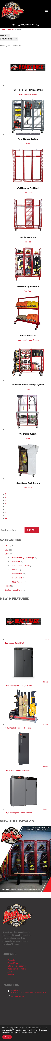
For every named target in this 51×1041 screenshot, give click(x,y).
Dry (6, 550)
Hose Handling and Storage (28, 340)
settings (33, 1032)
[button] (46, 10)
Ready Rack (17, 578)
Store (28, 143)
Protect (8, 586)
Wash (7, 546)
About (9, 972)
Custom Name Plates (28, 94)
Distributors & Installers (16, 969)
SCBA (14, 570)
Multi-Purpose (17, 582)
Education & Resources (17, 966)
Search (31, 530)
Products (11, 960)
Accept (7, 1037)
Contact (10, 975)
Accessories (17, 574)
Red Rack (28, 193)
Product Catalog (13, 963)
